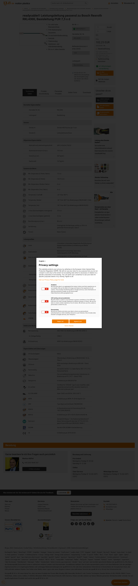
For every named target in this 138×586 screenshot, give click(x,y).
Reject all (60, 321)
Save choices (69, 326)
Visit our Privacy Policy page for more (51, 280)
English (41, 261)
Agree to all (78, 321)
